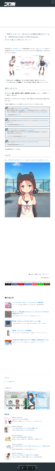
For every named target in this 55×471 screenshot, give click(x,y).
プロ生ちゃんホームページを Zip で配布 (20, 419)
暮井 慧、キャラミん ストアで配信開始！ (22, 330)
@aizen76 (9, 130)
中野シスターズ (28, 39)
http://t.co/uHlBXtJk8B (23, 108)
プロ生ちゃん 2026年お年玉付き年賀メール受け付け (22, 437)
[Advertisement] (27, 17)
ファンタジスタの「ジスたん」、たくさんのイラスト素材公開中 (27, 302)
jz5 (49, 277)
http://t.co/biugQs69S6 (29, 130)
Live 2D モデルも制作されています (39, 160)
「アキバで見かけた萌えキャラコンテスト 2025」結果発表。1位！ (25, 428)
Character (15, 39)
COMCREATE (11, 160)
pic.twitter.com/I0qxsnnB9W (41, 112)
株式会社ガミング (17, 48)
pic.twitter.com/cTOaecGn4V (32, 141)
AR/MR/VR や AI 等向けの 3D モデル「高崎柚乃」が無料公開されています (30, 340)
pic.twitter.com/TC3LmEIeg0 (16, 133)
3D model (22, 39)
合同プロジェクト (21, 160)
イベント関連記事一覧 (10, 381)
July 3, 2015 (18, 114)
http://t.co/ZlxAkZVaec (22, 141)
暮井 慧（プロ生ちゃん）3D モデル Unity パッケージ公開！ (26, 321)
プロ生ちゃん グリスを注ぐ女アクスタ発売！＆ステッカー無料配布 (25, 455)
